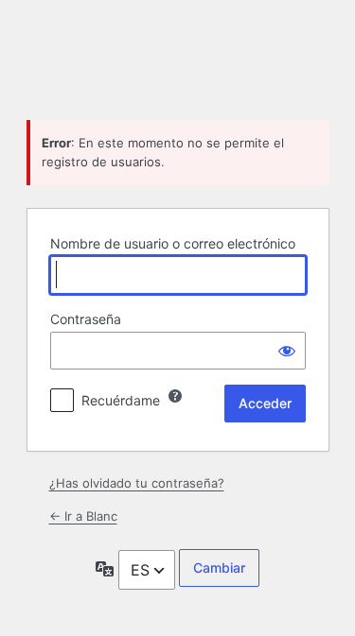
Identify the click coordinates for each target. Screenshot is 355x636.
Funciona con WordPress (178, 57)
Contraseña (85, 319)
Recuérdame (120, 400)
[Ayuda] (175, 396)
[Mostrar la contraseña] (287, 351)
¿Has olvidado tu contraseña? (136, 482)
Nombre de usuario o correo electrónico (172, 243)
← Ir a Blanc (83, 516)
